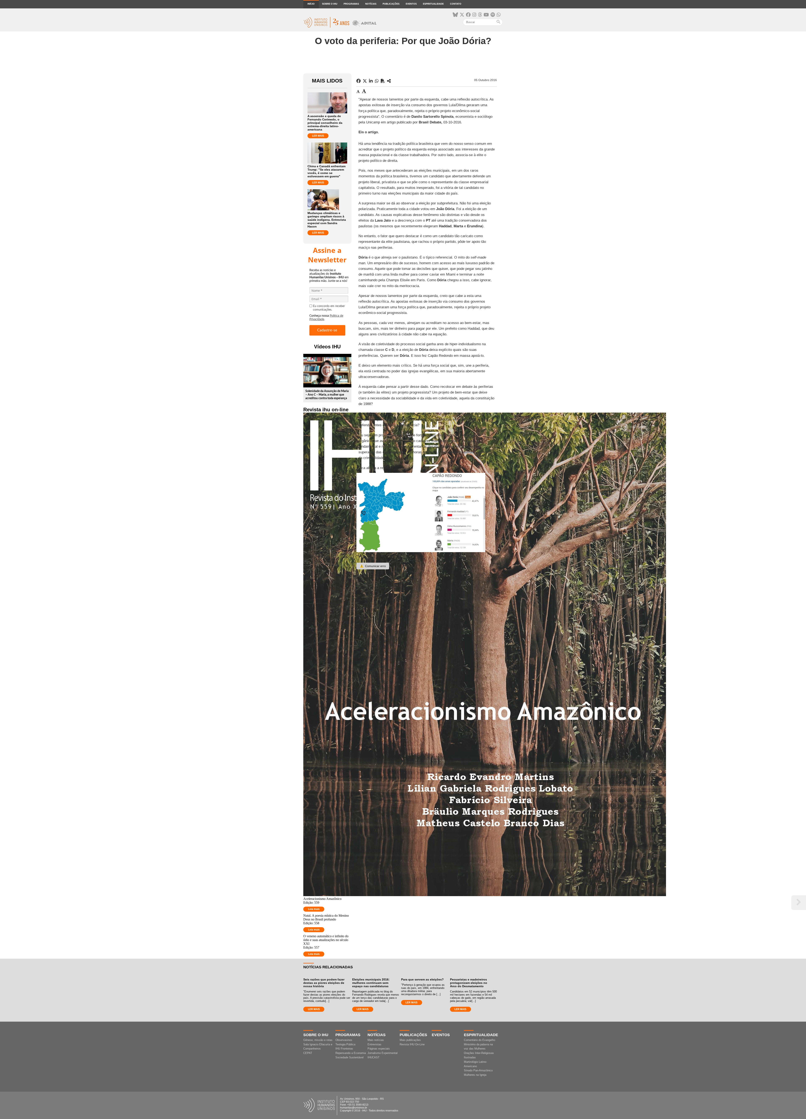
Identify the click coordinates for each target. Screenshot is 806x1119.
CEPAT (307, 1053)
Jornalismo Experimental (383, 1053)
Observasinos (343, 1040)
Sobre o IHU (329, 4)
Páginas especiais (379, 1048)
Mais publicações (410, 1040)
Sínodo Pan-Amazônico (478, 1070)
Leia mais (314, 909)
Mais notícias (376, 1040)
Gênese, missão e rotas (317, 1040)
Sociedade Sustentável (349, 1057)
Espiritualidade (433, 4)
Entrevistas (374, 1044)
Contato (455, 4)
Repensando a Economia (350, 1053)
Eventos (411, 4)
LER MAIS (318, 135)
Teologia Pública (345, 1044)
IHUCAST (373, 1057)
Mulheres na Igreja (475, 1074)
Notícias (370, 4)
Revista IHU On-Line (412, 1044)
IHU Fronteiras (344, 1048)
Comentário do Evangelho (479, 1040)
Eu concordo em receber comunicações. (329, 308)
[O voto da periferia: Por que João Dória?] (389, 81)
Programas (351, 4)
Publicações (391, 4)
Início (311, 4)
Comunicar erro (373, 566)
